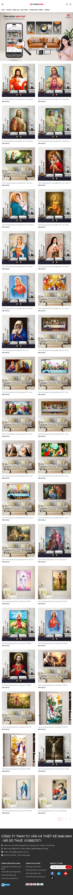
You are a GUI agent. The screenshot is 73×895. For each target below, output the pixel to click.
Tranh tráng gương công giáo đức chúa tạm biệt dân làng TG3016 (17, 183)
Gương (47, 10)
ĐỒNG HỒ (15, 10)
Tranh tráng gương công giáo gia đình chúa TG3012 (17, 434)
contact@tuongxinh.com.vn (18, 852)
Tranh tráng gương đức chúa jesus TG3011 (16, 769)
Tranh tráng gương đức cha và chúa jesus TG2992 (52, 560)
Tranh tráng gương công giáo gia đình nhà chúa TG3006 (18, 560)
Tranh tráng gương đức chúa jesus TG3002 (52, 685)
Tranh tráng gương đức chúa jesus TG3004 (16, 727)
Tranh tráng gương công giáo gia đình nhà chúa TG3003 (18, 518)
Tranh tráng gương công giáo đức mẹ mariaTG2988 (15, 350)
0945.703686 (26, 849)
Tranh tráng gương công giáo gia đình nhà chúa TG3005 (54, 518)
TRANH (8, 10)
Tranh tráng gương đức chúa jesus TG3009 (52, 727)
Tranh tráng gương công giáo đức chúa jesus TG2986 (17, 141)
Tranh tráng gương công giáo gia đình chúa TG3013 (53, 434)
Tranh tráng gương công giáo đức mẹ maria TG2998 (53, 267)
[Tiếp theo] (70, 819)
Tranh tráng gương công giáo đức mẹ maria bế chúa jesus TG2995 (18, 225)
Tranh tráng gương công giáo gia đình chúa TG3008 (17, 392)
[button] (2, 4)
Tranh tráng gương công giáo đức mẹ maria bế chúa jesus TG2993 (54, 183)
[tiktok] (53, 878)
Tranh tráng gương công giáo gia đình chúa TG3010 (53, 392)
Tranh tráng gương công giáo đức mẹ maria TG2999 (17, 309)
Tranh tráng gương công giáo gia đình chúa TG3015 (53, 476)
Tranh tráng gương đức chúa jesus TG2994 (52, 643)
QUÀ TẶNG (24, 10)
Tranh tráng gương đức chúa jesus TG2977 (52, 601)
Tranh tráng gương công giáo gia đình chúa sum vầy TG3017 (53, 350)
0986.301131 (16, 849)
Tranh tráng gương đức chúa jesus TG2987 (16, 643)
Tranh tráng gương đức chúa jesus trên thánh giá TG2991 (53, 769)
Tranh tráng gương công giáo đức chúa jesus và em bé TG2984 (54, 141)
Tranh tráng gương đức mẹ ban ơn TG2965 (17, 811)
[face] (53, 873)
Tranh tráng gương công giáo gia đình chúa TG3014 (17, 476)
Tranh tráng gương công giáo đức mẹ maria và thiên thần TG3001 (54, 309)
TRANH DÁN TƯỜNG (36, 10)
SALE (3, 10)
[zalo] (60, 873)
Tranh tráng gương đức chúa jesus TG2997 (16, 685)
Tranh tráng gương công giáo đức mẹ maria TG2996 (17, 267)
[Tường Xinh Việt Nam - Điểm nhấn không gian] (36, 4)
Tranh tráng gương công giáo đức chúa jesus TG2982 (53, 99)
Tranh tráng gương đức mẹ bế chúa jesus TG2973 (52, 811)
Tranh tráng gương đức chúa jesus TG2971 (16, 601)
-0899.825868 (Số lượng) (39, 849)
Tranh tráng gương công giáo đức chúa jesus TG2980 (17, 99)
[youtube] (66, 873)
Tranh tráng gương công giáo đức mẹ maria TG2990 (53, 225)
